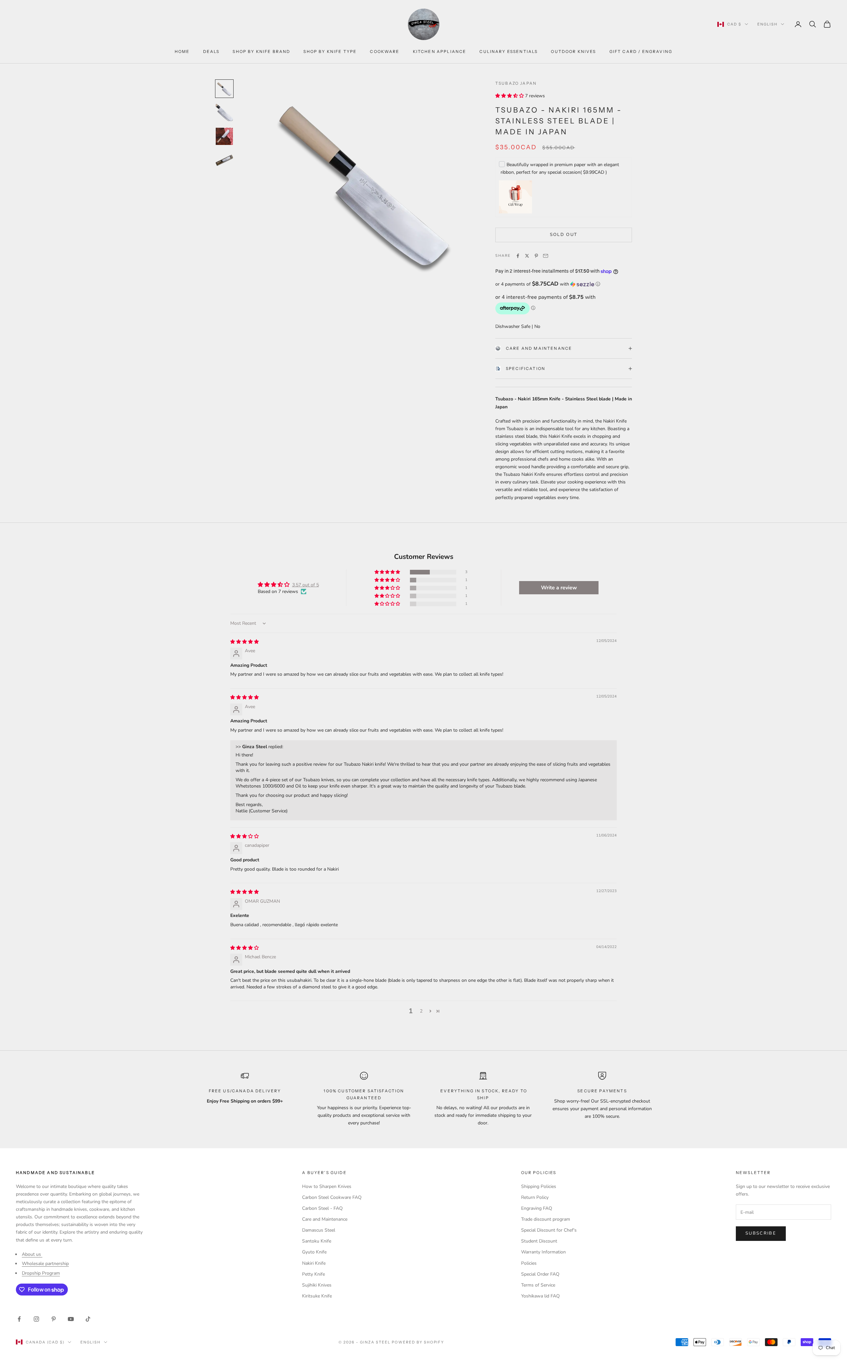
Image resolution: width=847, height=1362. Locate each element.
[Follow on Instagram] (36, 1319)
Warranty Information (543, 1252)
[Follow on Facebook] (19, 1319)
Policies (529, 1263)
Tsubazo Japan (516, 83)
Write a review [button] (559, 587)
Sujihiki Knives (317, 1285)
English (767, 24)
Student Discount (539, 1241)
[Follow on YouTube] (70, 1319)
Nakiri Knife (314, 1263)
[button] (510, 96)
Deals (211, 51)
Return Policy (535, 1197)
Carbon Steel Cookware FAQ (332, 1197)
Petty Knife (313, 1274)
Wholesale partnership (45, 1263)
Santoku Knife (316, 1241)
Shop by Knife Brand (261, 51)
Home (182, 51)
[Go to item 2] (224, 112)
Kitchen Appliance (440, 51)
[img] (244, 642)
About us (32, 1254)
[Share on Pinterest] (536, 255)
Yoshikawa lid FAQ (540, 1296)
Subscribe (760, 1233)
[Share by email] (545, 255)
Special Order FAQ (540, 1274)
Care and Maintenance (539, 348)
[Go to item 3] (224, 136)
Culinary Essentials (508, 51)
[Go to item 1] (224, 88)
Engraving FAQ (536, 1208)
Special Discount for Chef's (549, 1230)
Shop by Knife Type (330, 51)
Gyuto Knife (314, 1252)
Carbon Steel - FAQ (322, 1208)
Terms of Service (538, 1285)
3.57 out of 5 (305, 585)
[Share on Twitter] (527, 255)
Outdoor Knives (573, 51)
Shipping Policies (538, 1186)
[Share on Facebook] (517, 255)
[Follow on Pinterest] (53, 1319)
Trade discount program (545, 1219)
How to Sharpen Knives (326, 1186)
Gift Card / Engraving (640, 51)
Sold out (564, 235)
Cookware (384, 51)
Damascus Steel (318, 1230)
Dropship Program (41, 1273)
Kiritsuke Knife (317, 1296)
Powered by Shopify (418, 1342)
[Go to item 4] (224, 160)
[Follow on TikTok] (88, 1319)
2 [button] (421, 1011)
